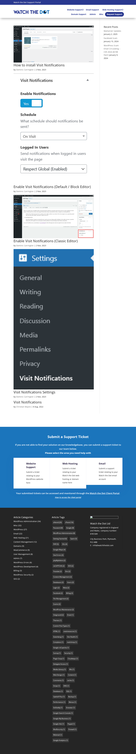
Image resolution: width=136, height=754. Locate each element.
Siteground (57, 615)
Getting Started (59, 539)
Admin (93, 14)
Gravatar (69, 707)
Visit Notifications (28, 402)
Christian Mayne (23, 406)
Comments (57, 680)
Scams (55, 604)
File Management (59, 598)
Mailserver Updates (112, 31)
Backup (71, 697)
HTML (55, 631)
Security (67, 653)
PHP (54, 544)
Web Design (57, 675)
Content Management (23, 542)
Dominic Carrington (25, 69)
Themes (56, 620)
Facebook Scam (110, 38)
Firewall (71, 729)
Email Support (92, 9)
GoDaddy (56, 707)
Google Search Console (62, 713)
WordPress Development (24, 566)
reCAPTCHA (57, 566)
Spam (72, 539)
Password (56, 528)
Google (69, 528)
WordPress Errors (21, 562)
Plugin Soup (57, 658)
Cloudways (72, 658)
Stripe (55, 686)
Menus (71, 702)
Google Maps (58, 549)
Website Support (74, 9)
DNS (65, 686)
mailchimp (71, 642)
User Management (22, 554)
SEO (15, 579)
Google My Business (60, 718)
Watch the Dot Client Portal (104, 493)
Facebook (56, 593)
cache (69, 680)
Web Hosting (70, 463)
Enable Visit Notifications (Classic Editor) (46, 241)
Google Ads (57, 724)
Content (71, 675)
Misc (101, 14)
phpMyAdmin (58, 560)
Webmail (56, 735)
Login (55, 588)
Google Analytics (59, 740)
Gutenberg (57, 637)
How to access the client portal (68, 497)
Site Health (71, 637)
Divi (66, 571)
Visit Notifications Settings (34, 392)
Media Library (58, 669)
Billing (16, 570)
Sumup (55, 653)
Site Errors (57, 555)
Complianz (57, 642)
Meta (65, 588)
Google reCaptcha (60, 647)
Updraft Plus (57, 697)
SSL (63, 544)
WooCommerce (20, 550)
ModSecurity (58, 729)
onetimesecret (68, 631)
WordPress (18, 529)
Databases (57, 582)
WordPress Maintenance (62, 609)
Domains (17, 546)
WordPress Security (22, 574)
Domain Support (78, 14)
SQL (67, 691)
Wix (70, 669)
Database (56, 691)
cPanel (67, 522)
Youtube (56, 571)
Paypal (70, 724)
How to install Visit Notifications (39, 65)
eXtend (55, 522)
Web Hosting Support (112, 9)
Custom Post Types (60, 626)
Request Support (114, 14)
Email (102, 463)
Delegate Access (59, 664)
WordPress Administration (25, 521)
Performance (58, 702)
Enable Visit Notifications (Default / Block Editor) (52, 186)
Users (69, 582)
